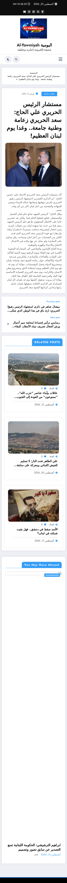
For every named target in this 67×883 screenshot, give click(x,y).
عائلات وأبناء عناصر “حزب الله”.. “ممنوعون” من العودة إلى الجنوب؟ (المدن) (36, 395)
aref (51, 388)
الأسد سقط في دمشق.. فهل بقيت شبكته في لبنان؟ (37, 531)
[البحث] (16, 59)
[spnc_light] (8, 59)
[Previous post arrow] (8, 306)
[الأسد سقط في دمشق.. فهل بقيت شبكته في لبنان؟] (33, 505)
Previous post (53, 301)
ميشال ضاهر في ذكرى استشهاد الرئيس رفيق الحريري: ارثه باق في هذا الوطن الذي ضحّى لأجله (34, 309)
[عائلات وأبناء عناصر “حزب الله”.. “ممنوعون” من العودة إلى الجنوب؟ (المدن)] (33, 369)
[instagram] (29, 11)
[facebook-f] (42, 11)
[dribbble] (33, 11)
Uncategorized (9, 575)
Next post (55, 317)
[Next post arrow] (8, 324)
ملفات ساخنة (49, 93)
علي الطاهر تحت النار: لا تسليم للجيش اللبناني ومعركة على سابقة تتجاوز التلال (37, 463)
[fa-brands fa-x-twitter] (38, 11)
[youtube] (24, 11)
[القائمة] (60, 59)
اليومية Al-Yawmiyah (34, 45)
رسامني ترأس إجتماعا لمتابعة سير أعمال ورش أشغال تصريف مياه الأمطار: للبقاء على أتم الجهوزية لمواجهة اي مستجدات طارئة (36, 325)
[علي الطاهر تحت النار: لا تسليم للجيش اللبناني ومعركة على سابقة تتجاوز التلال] (33, 437)
